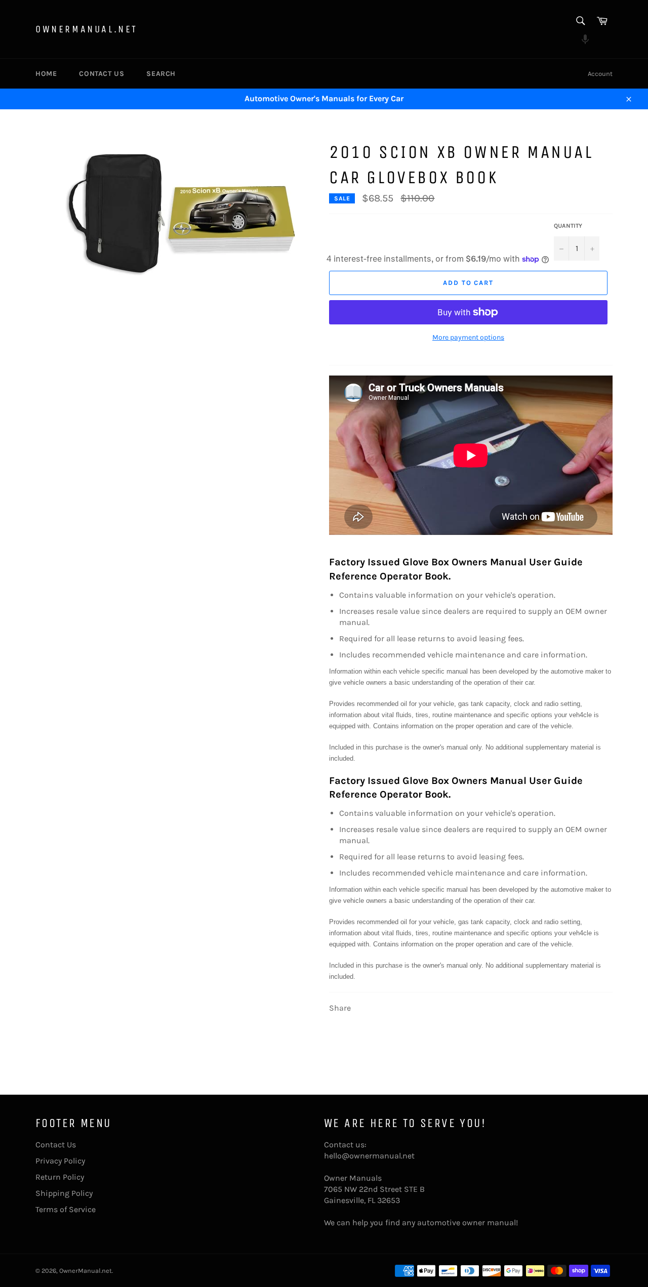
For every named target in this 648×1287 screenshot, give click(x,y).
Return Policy (59, 1177)
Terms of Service (65, 1209)
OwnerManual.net (86, 29)
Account (600, 73)
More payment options (468, 337)
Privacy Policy (60, 1161)
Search (161, 73)
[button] (580, 40)
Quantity (568, 225)
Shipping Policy (64, 1193)
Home (46, 73)
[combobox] (580, 21)
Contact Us (101, 73)
